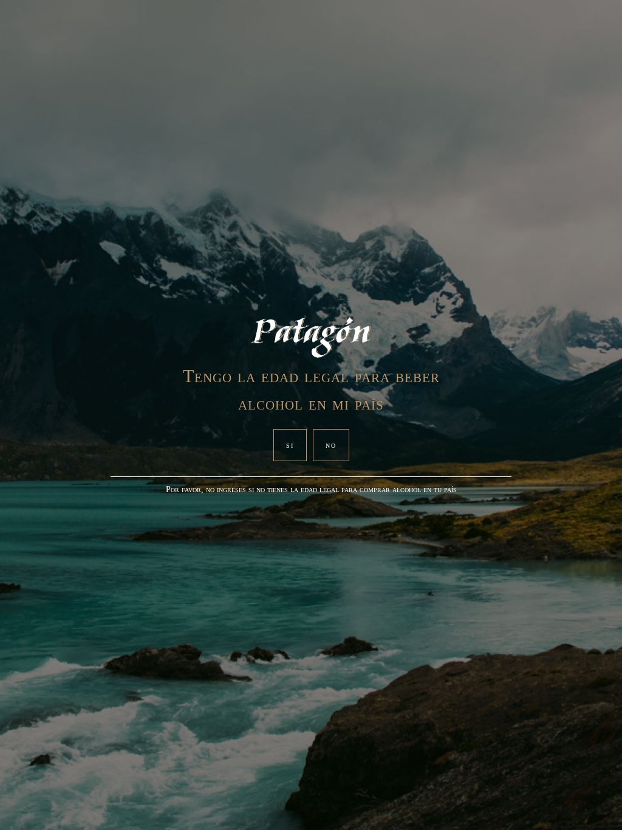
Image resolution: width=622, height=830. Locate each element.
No (331, 445)
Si (290, 445)
